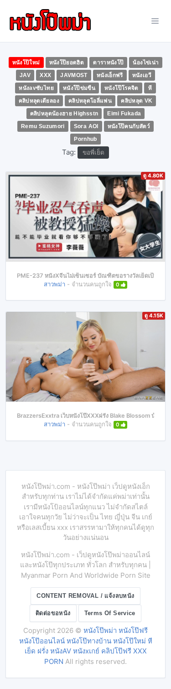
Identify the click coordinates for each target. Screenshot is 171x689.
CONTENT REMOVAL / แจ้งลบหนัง (85, 595)
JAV (25, 75)
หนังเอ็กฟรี (110, 75)
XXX (45, 75)
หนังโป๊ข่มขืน (79, 88)
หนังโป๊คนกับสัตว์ (129, 126)
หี (150, 88)
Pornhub (85, 139)
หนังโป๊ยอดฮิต (66, 62)
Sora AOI (86, 126)
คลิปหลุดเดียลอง (39, 101)
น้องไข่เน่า (146, 62)
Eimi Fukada (124, 113)
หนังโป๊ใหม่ (26, 62)
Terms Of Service (109, 613)
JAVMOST (74, 75)
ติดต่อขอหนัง (53, 613)
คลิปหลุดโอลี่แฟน (90, 101)
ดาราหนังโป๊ (108, 62)
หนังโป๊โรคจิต (121, 88)
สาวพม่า (54, 284)
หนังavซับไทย (36, 88)
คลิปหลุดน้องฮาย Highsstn (64, 113)
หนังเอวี (141, 75)
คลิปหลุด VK (136, 101)
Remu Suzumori (43, 126)
